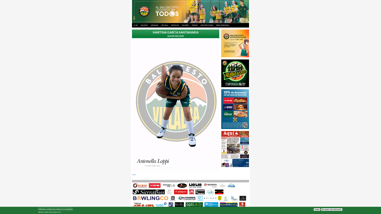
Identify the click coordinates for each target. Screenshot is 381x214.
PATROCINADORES (190, 181)
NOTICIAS (175, 25)
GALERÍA (185, 25)
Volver (134, 174)
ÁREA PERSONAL (222, 25)
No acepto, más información (332, 209)
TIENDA (195, 25)
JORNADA (154, 25)
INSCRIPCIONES (207, 25)
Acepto (317, 209)
